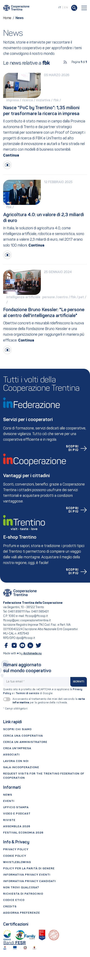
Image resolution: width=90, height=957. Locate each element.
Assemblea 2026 (16, 826)
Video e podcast (17, 813)
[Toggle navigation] (84, 8)
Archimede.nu (32, 653)
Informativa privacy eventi (26, 875)
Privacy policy (15, 849)
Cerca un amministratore (25, 742)
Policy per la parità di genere (29, 868)
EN (66, 7)
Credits (10, 906)
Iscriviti (78, 682)
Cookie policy (14, 856)
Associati (11, 754)
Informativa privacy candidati (29, 881)
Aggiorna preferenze (21, 913)
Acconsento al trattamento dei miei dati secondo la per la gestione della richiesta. (49, 701)
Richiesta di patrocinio (23, 894)
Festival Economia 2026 (23, 832)
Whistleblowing (17, 862)
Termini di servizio (27, 693)
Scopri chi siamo (17, 729)
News (7, 795)
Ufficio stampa (16, 807)
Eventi (8, 801)
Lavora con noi (16, 761)
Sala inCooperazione (21, 767)
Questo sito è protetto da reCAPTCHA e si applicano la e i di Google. (42, 691)
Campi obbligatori (15, 709)
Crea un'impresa (17, 748)
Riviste (9, 820)
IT (59, 7)
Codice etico (13, 900)
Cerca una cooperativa (23, 736)
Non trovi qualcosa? (21, 887)
